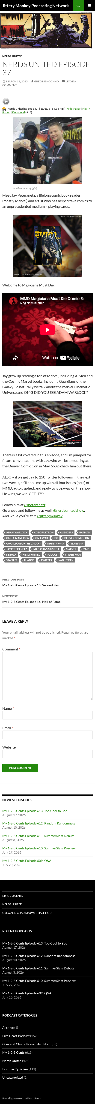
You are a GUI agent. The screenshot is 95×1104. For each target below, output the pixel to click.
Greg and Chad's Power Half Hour (26, 1044)
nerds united (31, 554)
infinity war (55, 543)
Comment (11, 649)
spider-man (73, 554)
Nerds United (12, 56)
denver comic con (76, 537)
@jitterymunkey (49, 516)
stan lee (11, 560)
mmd (86, 548)
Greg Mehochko (46, 81)
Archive (8, 1027)
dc (56, 537)
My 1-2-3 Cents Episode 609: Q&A (26, 861)
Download (18, 112)
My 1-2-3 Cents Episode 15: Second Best (31, 582)
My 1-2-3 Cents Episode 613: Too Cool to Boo (34, 811)
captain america (17, 537)
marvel (71, 548)
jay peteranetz (16, 548)
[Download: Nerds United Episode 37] (4, 108)
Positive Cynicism (15, 1069)
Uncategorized (12, 1077)
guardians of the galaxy (23, 543)
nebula (11, 554)
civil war (41, 537)
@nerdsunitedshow (68, 510)
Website (9, 747)
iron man (77, 543)
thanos (29, 560)
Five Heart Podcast (16, 1036)
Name (8, 708)
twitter (46, 560)
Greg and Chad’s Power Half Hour (27, 912)
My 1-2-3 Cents (12, 895)
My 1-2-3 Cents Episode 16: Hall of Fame (31, 599)
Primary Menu (89, 5)
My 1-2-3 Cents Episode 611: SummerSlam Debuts (38, 836)
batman (84, 532)
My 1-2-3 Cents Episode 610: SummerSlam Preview (39, 848)
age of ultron (43, 532)
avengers (66, 532)
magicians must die (46, 548)
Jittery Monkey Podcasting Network (35, 5)
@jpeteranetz (34, 504)
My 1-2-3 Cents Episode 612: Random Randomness (38, 823)
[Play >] (6, 101)
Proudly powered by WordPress (21, 1098)
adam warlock (16, 532)
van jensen (66, 560)
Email (7, 727)
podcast (53, 554)
